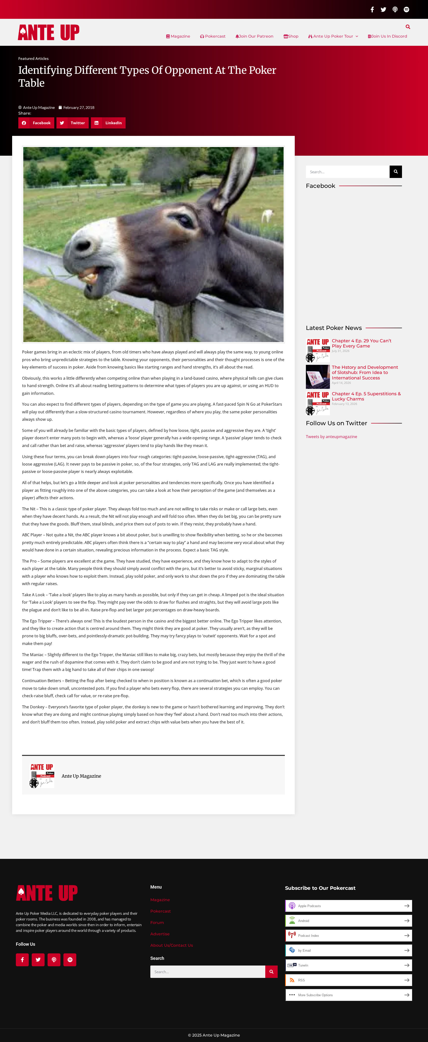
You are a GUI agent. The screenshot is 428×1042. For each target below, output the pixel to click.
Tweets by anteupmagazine (331, 436)
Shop (293, 36)
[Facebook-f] (372, 9)
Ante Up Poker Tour (332, 36)
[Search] (396, 172)
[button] (408, 27)
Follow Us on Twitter (336, 423)
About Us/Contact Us (171, 945)
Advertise (160, 934)
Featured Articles (33, 58)
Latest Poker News (334, 327)
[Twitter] (383, 9)
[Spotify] (406, 9)
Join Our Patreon (256, 36)
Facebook (320, 185)
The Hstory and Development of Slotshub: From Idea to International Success (365, 373)
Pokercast (215, 36)
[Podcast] (395, 9)
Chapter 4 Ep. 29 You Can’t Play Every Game (361, 343)
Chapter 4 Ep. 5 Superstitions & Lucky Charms (366, 396)
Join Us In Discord (389, 36)
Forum (157, 922)
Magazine (180, 36)
